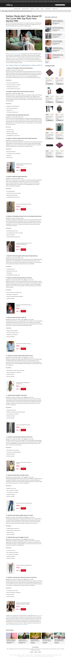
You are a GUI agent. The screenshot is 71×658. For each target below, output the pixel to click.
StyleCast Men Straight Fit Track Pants (23, 424)
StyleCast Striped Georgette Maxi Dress (23, 204)
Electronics (32, 8)
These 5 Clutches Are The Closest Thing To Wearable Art (46, 640)
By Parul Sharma (44, 642)
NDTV (13, 1)
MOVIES (23, 1)
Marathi (57, 1)
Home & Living (55, 8)
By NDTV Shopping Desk (9, 28)
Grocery (42, 8)
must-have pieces (24, 61)
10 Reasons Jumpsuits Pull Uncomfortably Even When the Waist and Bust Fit (57, 55)
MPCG (54, 1)
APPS (48, 1)
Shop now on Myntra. (23, 624)
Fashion (37, 8)
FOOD (29, 1)
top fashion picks (14, 58)
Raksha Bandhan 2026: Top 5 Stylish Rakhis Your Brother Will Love (59, 640)
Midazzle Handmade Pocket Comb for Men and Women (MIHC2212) (49, 99)
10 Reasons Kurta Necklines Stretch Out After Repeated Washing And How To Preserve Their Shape (23, 640)
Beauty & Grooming (26, 8)
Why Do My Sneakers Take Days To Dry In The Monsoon (58, 28)
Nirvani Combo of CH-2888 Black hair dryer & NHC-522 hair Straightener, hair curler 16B (49, 117)
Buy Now (49, 120)
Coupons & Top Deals (17, 8)
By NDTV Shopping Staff (55, 29)
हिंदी (20, 1)
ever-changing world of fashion (14, 53)
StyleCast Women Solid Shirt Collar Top (23, 343)
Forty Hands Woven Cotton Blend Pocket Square (49, 80)
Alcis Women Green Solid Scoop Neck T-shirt (59, 135)
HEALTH (36, 1)
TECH (39, 1)
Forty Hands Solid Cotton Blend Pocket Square (59, 98)
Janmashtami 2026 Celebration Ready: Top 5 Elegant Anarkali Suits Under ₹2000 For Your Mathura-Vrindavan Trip (35, 640)
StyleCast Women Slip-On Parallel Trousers (24, 503)
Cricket (26, 1)
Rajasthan (51, 1)
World (16, 1)
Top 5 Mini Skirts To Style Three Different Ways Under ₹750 (58, 48)
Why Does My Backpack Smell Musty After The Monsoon (57, 35)
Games (42, 1)
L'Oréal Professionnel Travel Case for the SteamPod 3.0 (49, 153)
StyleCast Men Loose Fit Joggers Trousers (24, 565)
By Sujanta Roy (33, 642)
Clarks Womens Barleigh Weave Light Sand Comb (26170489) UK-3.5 (49, 135)
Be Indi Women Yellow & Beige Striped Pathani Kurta (59, 80)
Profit (18, 1)
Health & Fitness (48, 8)
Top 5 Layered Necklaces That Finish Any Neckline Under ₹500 (57, 41)
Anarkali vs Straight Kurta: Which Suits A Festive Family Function (58, 21)
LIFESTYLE (32, 1)
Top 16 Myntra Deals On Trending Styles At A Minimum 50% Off (24, 65)
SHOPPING (45, 1)
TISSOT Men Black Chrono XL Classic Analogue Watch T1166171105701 (59, 117)
